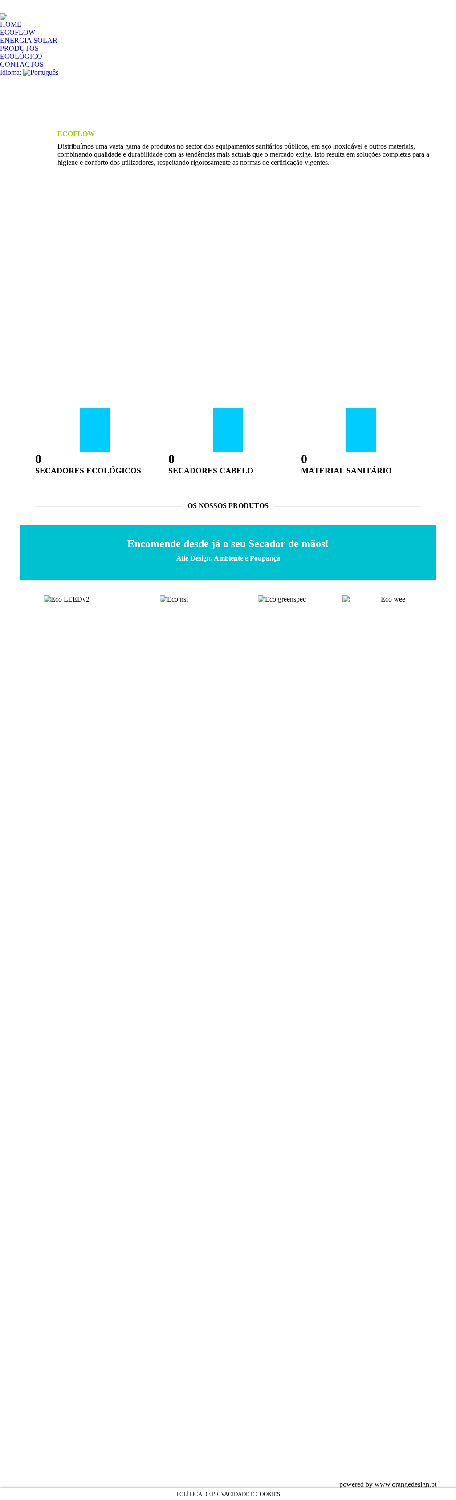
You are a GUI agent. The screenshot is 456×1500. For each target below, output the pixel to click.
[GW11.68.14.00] (282, 1450)
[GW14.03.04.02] (282, 1381)
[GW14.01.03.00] (282, 1415)
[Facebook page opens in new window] (135, 1350)
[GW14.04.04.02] (282, 1347)
